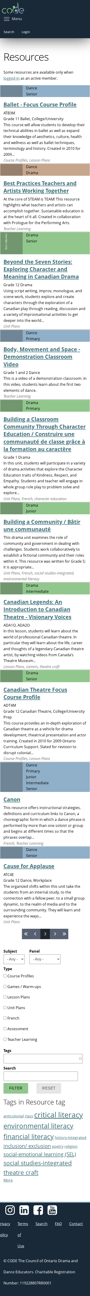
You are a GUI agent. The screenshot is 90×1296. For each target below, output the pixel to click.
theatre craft (20, 1172)
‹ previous (35, 934)
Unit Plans (16, 1007)
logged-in (11, 78)
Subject (10, 951)
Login (26, 32)
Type (7, 968)
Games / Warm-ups (24, 986)
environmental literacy (38, 1125)
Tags (7, 1050)
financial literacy (28, 1136)
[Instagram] (10, 1212)
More (8, 1180)
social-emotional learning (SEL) (39, 1154)
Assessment (17, 1028)
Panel (34, 951)
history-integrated (70, 1137)
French (13, 1018)
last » (63, 934)
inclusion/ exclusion (27, 1145)
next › (54, 934)
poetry (57, 1146)
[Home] (45, 6)
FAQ (58, 1223)
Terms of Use (23, 1235)
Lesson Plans (18, 997)
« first (26, 934)
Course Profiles (20, 976)
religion (71, 1146)
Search (9, 32)
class (29, 1116)
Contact (76, 1223)
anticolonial (13, 1116)
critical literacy (58, 1115)
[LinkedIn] (24, 1212)
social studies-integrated (37, 1163)
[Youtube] (52, 1212)
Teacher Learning (22, 1039)
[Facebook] (38, 1212)
